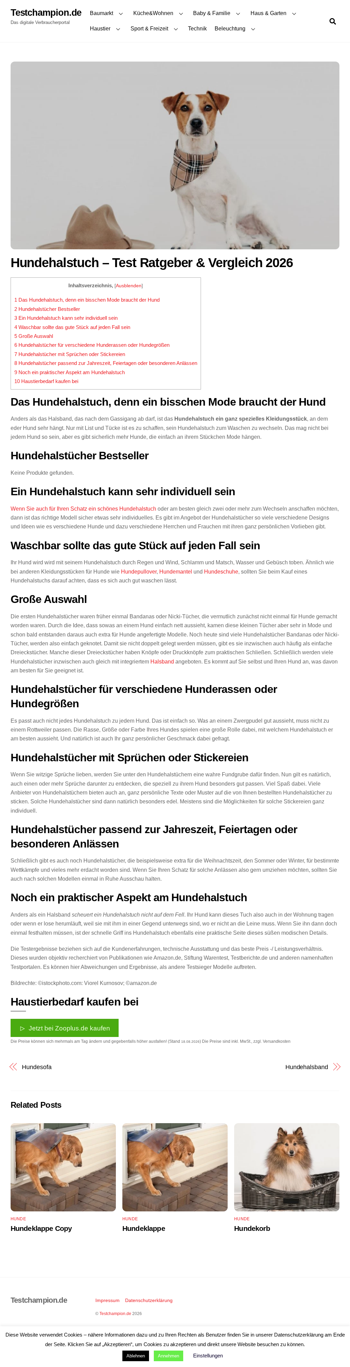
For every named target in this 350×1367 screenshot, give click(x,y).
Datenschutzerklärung (149, 1300)
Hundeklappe (143, 1228)
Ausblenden (129, 285)
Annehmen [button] (168, 1355)
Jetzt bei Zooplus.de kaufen (69, 1028)
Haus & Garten (268, 13)
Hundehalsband (306, 1066)
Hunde (18, 1219)
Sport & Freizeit (149, 28)
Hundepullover (139, 572)
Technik (197, 28)
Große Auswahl (33, 336)
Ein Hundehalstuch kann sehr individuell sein (66, 318)
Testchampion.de (115, 1313)
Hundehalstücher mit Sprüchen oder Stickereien (69, 354)
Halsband (162, 662)
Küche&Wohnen (153, 13)
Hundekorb (252, 1228)
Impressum (107, 1300)
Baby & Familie (211, 13)
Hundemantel (175, 572)
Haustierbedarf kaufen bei (46, 381)
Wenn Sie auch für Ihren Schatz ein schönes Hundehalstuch (83, 509)
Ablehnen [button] (135, 1355)
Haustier (100, 28)
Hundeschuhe (221, 572)
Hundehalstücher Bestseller (47, 309)
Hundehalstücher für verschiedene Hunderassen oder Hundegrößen (92, 345)
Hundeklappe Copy (41, 1228)
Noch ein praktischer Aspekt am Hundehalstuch (69, 372)
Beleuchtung (230, 28)
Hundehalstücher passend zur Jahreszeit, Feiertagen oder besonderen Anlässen (105, 363)
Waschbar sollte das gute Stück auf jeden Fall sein (72, 327)
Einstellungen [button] (208, 1355)
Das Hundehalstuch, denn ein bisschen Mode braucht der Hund (87, 300)
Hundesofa (36, 1066)
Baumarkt (101, 13)
